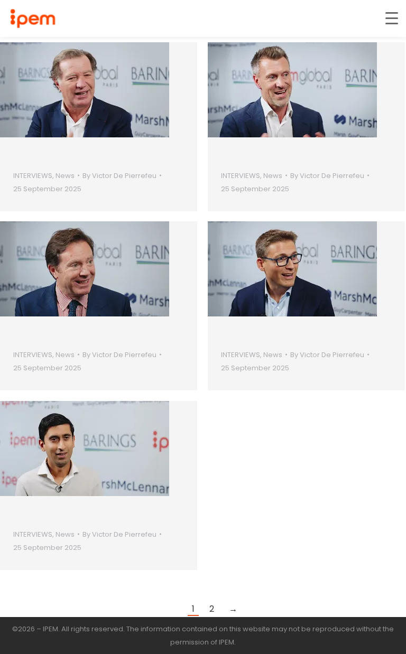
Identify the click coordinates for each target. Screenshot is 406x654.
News (65, 176)
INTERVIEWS (32, 176)
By (119, 176)
